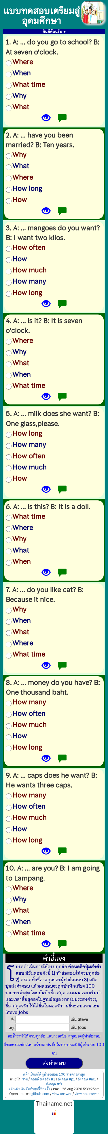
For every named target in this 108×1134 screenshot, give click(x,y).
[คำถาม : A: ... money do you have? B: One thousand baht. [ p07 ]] (46, 759)
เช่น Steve (79, 1019)
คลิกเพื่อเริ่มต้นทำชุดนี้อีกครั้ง (29, 1089)
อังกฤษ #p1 (66, 1079)
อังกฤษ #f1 (54, 1084)
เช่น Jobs (78, 1027)
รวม (25, 1079)
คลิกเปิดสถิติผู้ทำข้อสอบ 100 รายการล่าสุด (54, 1074)
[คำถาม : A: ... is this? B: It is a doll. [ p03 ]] (46, 573)
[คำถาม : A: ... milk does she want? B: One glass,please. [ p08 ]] (46, 490)
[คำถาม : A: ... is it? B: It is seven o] (46, 398)
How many (29, 281)
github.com (40, 1094)
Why (19, 96)
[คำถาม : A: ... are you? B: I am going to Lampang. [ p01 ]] (46, 945)
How (19, 200)
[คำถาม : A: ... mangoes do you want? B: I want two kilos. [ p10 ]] (46, 305)
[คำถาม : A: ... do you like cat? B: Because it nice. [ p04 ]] (46, 667)
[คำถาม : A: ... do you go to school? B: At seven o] (46, 119)
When (21, 73)
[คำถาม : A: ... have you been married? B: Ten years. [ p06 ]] (46, 212)
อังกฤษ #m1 (87, 1079)
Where (22, 62)
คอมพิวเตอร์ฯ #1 (43, 1079)
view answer (62, 1094)
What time (28, 84)
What (20, 107)
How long (27, 188)
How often (29, 247)
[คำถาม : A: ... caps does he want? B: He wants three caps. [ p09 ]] (46, 852)
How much (29, 270)
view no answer (87, 1094)
